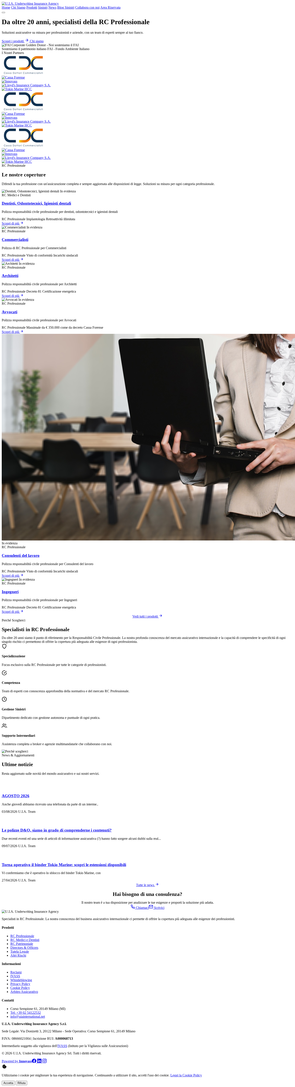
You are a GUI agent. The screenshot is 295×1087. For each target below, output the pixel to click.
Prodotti (31, 7)
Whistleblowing (21, 980)
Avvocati (9, 312)
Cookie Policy (20, 988)
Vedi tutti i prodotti (145, 616)
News (52, 7)
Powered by (17, 1061)
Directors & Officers (24, 947)
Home (6, 7)
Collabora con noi (87, 7)
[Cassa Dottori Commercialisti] (23, 73)
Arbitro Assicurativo (24, 992)
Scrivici (158, 908)
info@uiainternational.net (27, 1016)
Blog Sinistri (65, 7)
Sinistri (43, 7)
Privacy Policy (20, 984)
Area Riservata (110, 7)
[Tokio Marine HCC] (17, 89)
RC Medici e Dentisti (24, 940)
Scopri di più (11, 223)
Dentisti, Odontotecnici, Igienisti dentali (36, 203)
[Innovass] (9, 81)
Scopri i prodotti (13, 41)
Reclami (16, 972)
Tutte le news (145, 885)
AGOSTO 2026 (15, 796)
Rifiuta (21, 1083)
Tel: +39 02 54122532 (25, 1012)
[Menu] (3, 12)
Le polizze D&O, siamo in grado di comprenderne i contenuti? (57, 830)
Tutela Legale (19, 951)
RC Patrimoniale (21, 944)
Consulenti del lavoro (21, 555)
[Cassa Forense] (13, 77)
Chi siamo (37, 41)
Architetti (10, 275)
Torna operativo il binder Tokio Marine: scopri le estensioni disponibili (64, 864)
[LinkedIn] (39, 1062)
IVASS (15, 976)
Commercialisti (15, 239)
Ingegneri (10, 591)
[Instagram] (44, 1062)
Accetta (8, 1083)
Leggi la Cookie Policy (186, 1075)
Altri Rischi (18, 955)
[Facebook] (34, 1062)
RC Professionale (22, 936)
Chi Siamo (18, 7)
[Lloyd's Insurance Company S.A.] (26, 85)
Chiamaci (142, 908)
